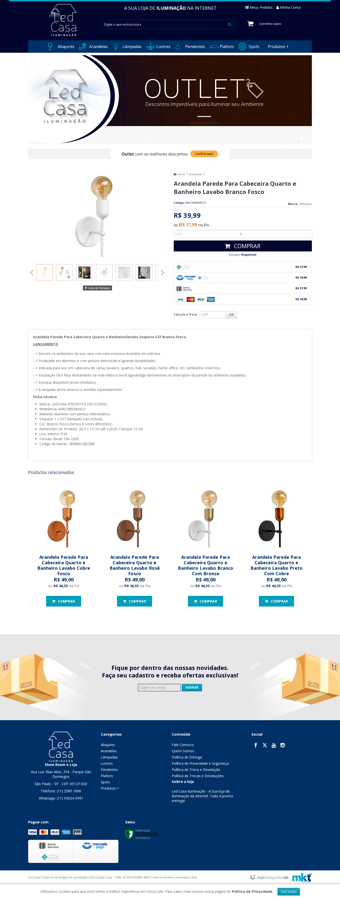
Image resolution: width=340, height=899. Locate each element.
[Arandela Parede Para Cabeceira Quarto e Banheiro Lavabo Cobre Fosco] (63, 548)
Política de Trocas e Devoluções (198, 775)
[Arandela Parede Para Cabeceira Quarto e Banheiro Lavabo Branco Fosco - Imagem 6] (144, 272)
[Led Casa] (61, 746)
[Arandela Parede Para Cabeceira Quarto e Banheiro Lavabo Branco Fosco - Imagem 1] (44, 272)
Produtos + (110, 788)
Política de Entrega (187, 757)
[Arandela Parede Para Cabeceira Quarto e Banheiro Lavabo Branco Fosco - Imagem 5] (124, 272)
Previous (32, 272)
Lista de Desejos (98, 288)
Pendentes (109, 769)
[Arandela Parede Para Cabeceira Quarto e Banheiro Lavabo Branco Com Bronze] (205, 548)
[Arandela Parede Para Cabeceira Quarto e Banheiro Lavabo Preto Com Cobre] (276, 548)
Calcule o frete (185, 314)
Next (162, 271)
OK (231, 314)
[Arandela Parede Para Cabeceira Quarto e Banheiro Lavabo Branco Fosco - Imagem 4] (104, 272)
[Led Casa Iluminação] (61, 20)
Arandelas (195, 174)
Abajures (108, 744)
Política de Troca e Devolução (196, 769)
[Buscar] (230, 24)
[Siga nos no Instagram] (282, 745)
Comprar (246, 246)
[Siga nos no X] (264, 745)
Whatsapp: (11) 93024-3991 (61, 798)
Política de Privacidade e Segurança (200, 763)
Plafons (107, 775)
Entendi (288, 891)
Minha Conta (290, 7)
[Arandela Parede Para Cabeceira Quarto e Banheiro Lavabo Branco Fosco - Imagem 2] (64, 272)
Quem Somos (183, 751)
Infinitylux (305, 204)
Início (181, 174)
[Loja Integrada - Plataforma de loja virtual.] (269, 877)
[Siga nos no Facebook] (255, 745)
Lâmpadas (109, 757)
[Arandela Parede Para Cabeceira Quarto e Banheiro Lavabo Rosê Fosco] (134, 548)
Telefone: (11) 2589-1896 (61, 791)
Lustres (107, 763)
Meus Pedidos (261, 7)
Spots (105, 782)
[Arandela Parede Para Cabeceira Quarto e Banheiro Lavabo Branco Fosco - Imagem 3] (84, 272)
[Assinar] (192, 687)
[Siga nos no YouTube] (273, 745)
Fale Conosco (183, 744)
